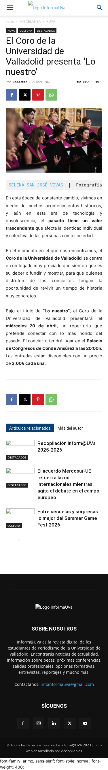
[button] (10, 8)
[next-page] (18, 539)
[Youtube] (85, 723)
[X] (25, 95)
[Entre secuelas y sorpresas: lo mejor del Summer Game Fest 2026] (20, 518)
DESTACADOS (46, 31)
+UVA (50, 21)
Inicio (10, 21)
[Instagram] (38, 723)
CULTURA (26, 31)
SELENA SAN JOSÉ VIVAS (37, 185)
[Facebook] (11, 95)
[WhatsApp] (51, 95)
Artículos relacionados (30, 428)
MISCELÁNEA (30, 21)
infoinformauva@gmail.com (67, 684)
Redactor (19, 82)
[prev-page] (9, 539)
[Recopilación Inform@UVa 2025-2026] (20, 450)
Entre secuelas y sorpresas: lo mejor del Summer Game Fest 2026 (68, 518)
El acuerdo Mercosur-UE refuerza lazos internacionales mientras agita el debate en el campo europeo (68, 484)
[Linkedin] (54, 723)
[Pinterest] (38, 95)
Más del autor (70, 428)
